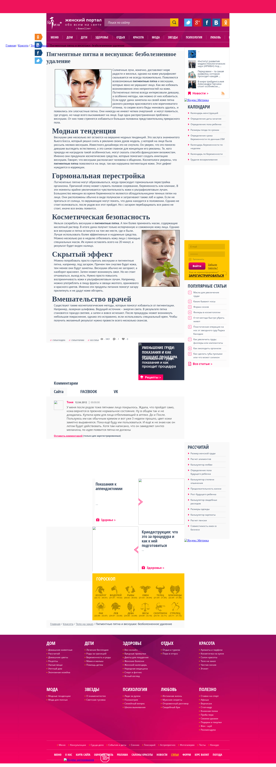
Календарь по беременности (207, 154)
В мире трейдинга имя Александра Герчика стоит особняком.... (211, 84)
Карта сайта (83, 754)
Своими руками (209, 718)
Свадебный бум (171, 707)
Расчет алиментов (201, 459)
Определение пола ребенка (206, 124)
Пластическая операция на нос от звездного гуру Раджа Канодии (209, 330)
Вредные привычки (135, 653)
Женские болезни (134, 661)
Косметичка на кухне (212, 653)
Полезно (235, 37)
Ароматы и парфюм (211, 649)
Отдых (120, 37)
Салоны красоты (142, 754)
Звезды (173, 37)
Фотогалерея (187, 745)
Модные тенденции (59, 696)
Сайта (58, 391)
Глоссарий (149, 745)
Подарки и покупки (211, 722)
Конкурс (214, 745)
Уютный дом (55, 668)
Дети (84, 37)
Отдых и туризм (171, 649)
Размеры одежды (200, 509)
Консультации (78, 745)
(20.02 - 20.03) (130, 596)
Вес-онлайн (131, 649)
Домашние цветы (58, 657)
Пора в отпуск (170, 653)
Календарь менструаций (204, 113)
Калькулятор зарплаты (203, 514)
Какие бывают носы (204, 301)
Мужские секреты (172, 699)
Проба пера (207, 714)
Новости (199, 93)
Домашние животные (60, 649)
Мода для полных (58, 699)
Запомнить (198, 259)
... (198, 51)
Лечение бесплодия (97, 649)
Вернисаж (206, 703)
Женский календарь (135, 664)
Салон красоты (209, 657)
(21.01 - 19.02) (115, 596)
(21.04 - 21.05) (160, 596)
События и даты (117, 745)
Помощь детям (94, 664)
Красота (138, 37)
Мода (156, 37)
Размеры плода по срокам (205, 130)
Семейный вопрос (134, 703)
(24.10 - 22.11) (160, 614)
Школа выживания (135, 707)
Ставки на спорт (210, 696)
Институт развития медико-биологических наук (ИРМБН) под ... (211, 63)
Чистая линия (208, 664)
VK (116, 391)
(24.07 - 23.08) (115, 614)
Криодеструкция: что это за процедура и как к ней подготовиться (160, 538)
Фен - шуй (206, 726)
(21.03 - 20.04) (145, 596)
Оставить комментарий (68, 435)
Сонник (135, 745)
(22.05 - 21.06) (175, 596)
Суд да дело (97, 745)
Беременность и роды (98, 657)
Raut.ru (125, 765)
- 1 (118, 339)
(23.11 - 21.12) (175, 614)
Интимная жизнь (172, 696)
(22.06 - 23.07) (100, 614)
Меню (55, 37)
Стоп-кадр (206, 707)
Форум (186, 754)
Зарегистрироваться (206, 276)
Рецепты (53, 661)
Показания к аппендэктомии (109, 486)
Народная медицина (136, 668)
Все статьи (94, 340)
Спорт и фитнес (133, 672)
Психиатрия (131, 699)
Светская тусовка (96, 699)
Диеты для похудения (136, 657)
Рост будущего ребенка (203, 494)
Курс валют (202, 754)
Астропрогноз (167, 745)
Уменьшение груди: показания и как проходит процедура (159, 352)
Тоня (70, 402)
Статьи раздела (59, 340)
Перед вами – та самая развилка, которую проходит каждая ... (211, 74)
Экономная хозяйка (59, 672)
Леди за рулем (132, 696)
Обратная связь (103, 754)
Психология (194, 37)
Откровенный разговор (176, 703)
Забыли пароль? (213, 266)
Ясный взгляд (132, 676)
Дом (70, 37)
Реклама (122, 754)
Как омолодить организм (207, 348)
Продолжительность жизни (206, 488)
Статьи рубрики (77, 340)
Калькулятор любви (201, 464)
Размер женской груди (203, 453)
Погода (217, 754)
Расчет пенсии (199, 520)
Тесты (202, 745)
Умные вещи (55, 664)
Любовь (215, 37)
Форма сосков (201, 306)
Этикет (204, 668)
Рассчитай (54, 653)
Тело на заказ (208, 661)
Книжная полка (209, 711)
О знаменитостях (96, 696)
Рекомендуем (208, 729)
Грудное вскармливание (204, 159)
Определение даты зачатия (206, 118)
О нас (68, 754)
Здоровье (101, 37)
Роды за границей (96, 653)
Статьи (175, 754)
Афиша (205, 699)
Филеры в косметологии (206, 312)
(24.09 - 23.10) (145, 614)
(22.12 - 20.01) (100, 596)
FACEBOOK (88, 391)
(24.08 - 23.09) (130, 614)
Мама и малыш (94, 661)
